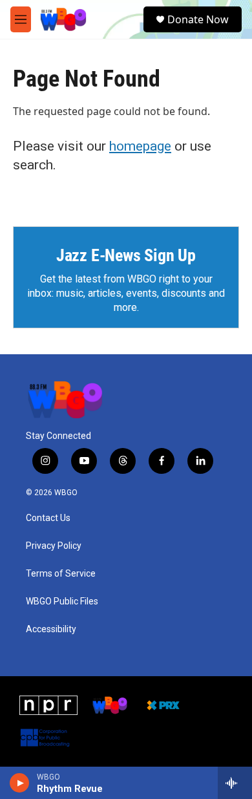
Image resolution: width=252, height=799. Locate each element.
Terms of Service (61, 574)
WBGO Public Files (62, 601)
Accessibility (51, 629)
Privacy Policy (53, 546)
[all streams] (235, 783)
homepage (140, 146)
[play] (20, 782)
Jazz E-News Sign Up (126, 255)
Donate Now (198, 19)
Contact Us (48, 518)
